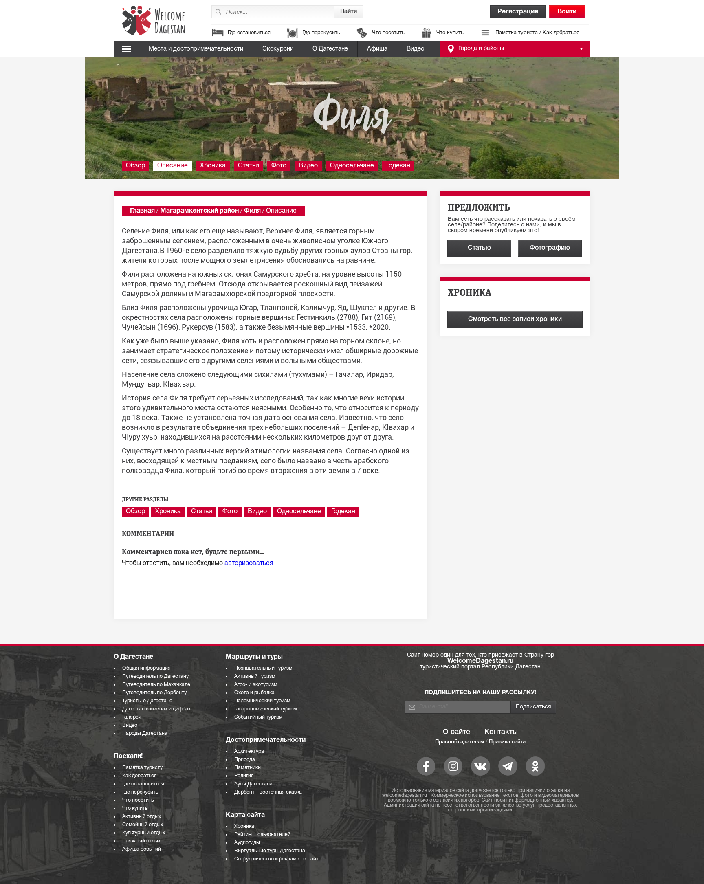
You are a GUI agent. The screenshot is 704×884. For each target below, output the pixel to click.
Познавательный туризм (263, 668)
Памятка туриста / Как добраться (537, 33)
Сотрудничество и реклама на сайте (277, 859)
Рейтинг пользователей (262, 834)
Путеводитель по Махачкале (156, 684)
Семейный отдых (142, 824)
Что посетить (388, 33)
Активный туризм (254, 676)
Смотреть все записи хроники (515, 319)
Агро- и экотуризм (255, 684)
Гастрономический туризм (265, 709)
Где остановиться (249, 33)
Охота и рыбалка (254, 692)
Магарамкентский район (199, 211)
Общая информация (146, 668)
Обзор (135, 166)
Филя (252, 211)
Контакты (501, 732)
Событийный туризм (258, 717)
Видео (416, 49)
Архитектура (249, 751)
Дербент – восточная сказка (268, 792)
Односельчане (352, 166)
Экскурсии (277, 49)
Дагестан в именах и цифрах (156, 709)
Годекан (398, 166)
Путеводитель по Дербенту (154, 692)
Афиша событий (141, 849)
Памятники (247, 767)
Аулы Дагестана (253, 784)
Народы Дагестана (144, 733)
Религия (244, 776)
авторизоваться (248, 563)
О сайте (456, 732)
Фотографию (550, 248)
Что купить (450, 33)
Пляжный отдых (141, 841)
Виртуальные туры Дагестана (269, 851)
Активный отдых (141, 816)
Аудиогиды (247, 842)
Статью (479, 248)
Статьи (248, 166)
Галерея (131, 717)
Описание (172, 166)
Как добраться (139, 776)
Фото (278, 166)
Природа (244, 759)
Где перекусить (321, 33)
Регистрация (517, 12)
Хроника (213, 166)
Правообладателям (459, 742)
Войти (566, 12)
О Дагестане (330, 49)
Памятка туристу (142, 767)
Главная (142, 211)
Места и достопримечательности (196, 49)
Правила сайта (507, 742)
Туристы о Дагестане (147, 701)
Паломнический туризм (262, 701)
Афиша (377, 49)
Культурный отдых (143, 833)
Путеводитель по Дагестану (155, 676)
